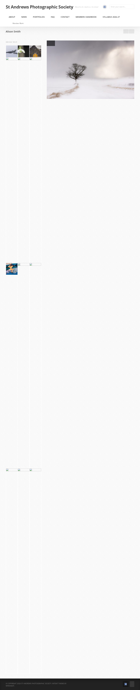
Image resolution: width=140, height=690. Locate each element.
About (12, 17)
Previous (49, 43)
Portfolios (39, 17)
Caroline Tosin (131, 31)
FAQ (53, 17)
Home (8, 23)
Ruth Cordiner (126, 31)
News (24, 17)
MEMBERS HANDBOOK (86, 17)
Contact (65, 17)
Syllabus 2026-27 (111, 17)
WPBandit (10, 686)
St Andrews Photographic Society (39, 7)
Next (53, 43)
